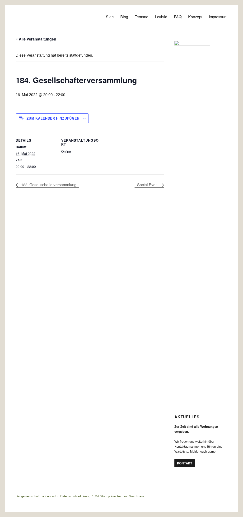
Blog (124, 16)
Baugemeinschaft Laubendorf (36, 496)
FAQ (178, 16)
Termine (141, 16)
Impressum (218, 16)
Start (110, 16)
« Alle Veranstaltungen (36, 39)
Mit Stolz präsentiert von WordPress (120, 496)
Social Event (148, 184)
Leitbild (161, 16)
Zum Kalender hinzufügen (53, 118)
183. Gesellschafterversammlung (48, 184)
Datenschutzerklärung (75, 496)
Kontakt (184, 463)
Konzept (195, 16)
